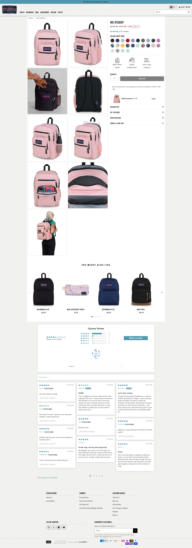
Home (31, 18)
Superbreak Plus (43, 309)
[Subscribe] (135, 530)
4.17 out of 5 (61, 337)
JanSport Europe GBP (60, 543)
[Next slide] (162, 292)
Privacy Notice (83, 497)
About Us (49, 497)
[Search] (189, 12)
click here (105, 536)
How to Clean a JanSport (120, 508)
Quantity (113, 74)
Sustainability (50, 501)
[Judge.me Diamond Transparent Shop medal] (96, 353)
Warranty (115, 501)
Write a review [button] (135, 338)
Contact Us (116, 497)
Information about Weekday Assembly (90, 508)
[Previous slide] (30, 292)
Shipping (115, 511)
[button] (29, 13)
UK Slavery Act (84, 504)
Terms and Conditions (86, 501)
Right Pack (141, 309)
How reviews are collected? (47, 477)
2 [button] (93, 476)
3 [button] (96, 476)
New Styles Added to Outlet (97, 2)
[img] (44, 385)
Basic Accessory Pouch (75, 309)
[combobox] (172, 12)
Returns (115, 515)
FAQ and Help (117, 504)
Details (154, 98)
